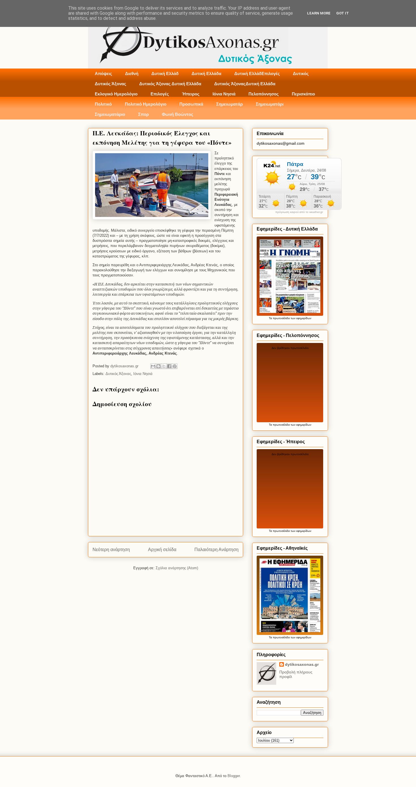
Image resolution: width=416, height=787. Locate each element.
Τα (271, 318)
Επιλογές (160, 93)
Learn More (319, 13)
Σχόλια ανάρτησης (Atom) (177, 568)
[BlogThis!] (158, 366)
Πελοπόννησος (263, 93)
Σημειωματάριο (110, 114)
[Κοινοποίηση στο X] (164, 366)
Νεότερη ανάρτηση (111, 549)
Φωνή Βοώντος (177, 114)
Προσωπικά (191, 104)
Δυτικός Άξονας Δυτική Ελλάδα (170, 83)
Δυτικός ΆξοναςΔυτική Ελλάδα (244, 83)
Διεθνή (131, 73)
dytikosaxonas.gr (302, 664)
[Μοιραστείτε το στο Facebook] (169, 366)
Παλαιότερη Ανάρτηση (216, 549)
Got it (342, 13)
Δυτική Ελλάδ (165, 73)
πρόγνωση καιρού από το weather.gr (299, 212)
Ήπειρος (191, 93)
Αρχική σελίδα (162, 549)
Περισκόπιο (303, 93)
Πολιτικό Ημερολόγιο (145, 104)
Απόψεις (103, 73)
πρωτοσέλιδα (281, 318)
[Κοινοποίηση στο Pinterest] (174, 366)
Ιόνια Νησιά (224, 93)
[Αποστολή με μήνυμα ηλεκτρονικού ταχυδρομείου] (153, 366)
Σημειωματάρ (229, 104)
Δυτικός (301, 73)
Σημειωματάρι (270, 104)
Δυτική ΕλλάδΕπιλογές (257, 73)
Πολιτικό (103, 104)
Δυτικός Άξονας (110, 83)
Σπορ (143, 114)
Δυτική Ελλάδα (206, 73)
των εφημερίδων (300, 318)
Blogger (234, 776)
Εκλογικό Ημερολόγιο (116, 93)
